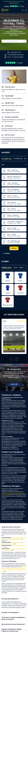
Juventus (14, 545)
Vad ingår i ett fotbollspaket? (10, 612)
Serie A (23, 568)
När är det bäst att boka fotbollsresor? (13, 624)
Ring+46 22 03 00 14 (14, 3)
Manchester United (21, 537)
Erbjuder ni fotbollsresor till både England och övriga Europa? (12, 630)
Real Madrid (14, 542)
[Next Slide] (16, 359)
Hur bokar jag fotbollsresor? (10, 599)
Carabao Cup (14, 569)
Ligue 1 (19, 569)
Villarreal (12, 544)
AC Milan (22, 545)
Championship (17, 493)
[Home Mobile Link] (5, 10)
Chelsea (4, 539)
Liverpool (14, 537)
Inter (18, 545)
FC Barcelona (21, 542)
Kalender (7, 253)
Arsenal (8, 539)
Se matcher (14, 384)
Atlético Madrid (5, 544)
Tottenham (13, 539)
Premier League (9, 493)
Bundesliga (8, 568)
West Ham (18, 539)
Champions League (16, 568)
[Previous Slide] (11, 359)
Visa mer (14, 248)
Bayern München (14, 548)
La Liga (3, 569)
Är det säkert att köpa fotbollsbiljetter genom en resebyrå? (13, 618)
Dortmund (21, 548)
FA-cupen (8, 569)
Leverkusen (9, 550)
